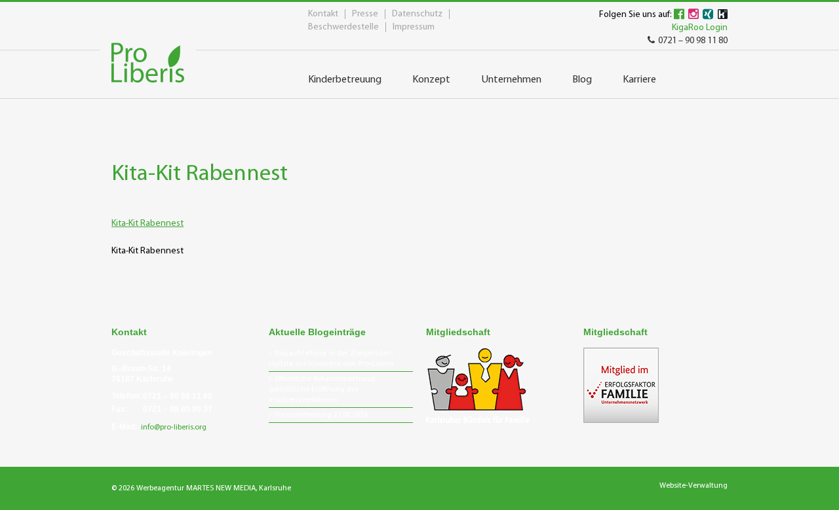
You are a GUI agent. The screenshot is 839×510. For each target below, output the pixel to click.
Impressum (414, 27)
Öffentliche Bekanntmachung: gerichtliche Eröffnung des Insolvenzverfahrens (322, 389)
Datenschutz (417, 14)
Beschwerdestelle (343, 27)
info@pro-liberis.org (173, 427)
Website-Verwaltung (693, 486)
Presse (365, 14)
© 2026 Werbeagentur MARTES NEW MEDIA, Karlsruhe (201, 488)
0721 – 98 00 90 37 (177, 409)
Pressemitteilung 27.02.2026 (321, 415)
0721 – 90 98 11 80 (693, 41)
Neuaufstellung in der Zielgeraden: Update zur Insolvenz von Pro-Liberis (331, 359)
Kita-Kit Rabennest (147, 223)
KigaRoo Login (700, 28)
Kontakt (323, 14)
